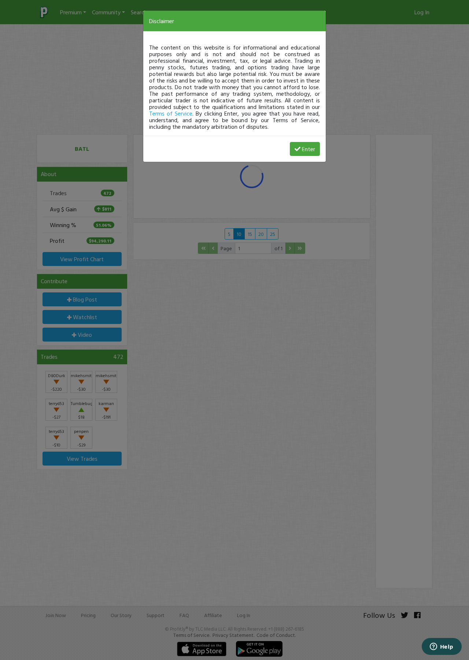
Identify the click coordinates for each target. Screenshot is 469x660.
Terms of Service (170, 113)
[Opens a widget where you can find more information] (441, 647)
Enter (308, 149)
